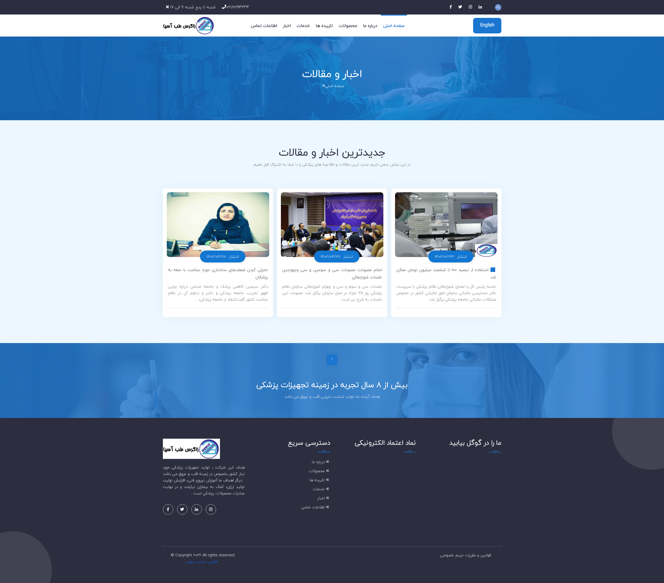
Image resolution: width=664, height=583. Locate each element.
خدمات (303, 25)
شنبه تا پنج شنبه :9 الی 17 (192, 7)
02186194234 (237, 7)
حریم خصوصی (452, 555)
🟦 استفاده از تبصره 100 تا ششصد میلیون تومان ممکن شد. (446, 273)
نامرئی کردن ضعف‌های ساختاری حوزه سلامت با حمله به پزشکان (218, 273)
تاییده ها (324, 25)
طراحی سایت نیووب (201, 561)
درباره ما (370, 25)
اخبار (287, 25)
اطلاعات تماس (264, 25)
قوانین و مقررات (478, 555)
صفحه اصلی (394, 25)
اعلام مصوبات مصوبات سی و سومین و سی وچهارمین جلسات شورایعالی (332, 273)
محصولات (348, 25)
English (487, 25)
